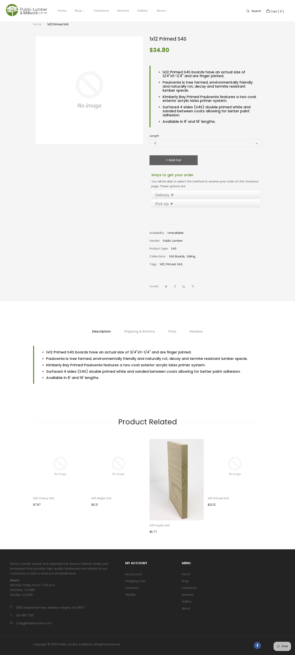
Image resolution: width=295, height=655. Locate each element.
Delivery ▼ (164, 195)
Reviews (196, 331)
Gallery (186, 602)
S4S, (180, 264)
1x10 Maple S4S (101, 498)
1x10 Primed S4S (218, 498)
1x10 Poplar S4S (160, 525)
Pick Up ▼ (164, 204)
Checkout (132, 588)
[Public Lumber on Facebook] (257, 645)
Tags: (153, 264)
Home (186, 574)
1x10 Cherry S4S (43, 498)
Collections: (158, 256)
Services (187, 595)
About (186, 608)
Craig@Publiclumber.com (34, 623)
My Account (133, 574)
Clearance (189, 588)
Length (154, 136)
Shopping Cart (135, 581)
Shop (78, 11)
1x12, (162, 264)
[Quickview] (86, 486)
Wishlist (130, 595)
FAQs (172, 331)
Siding (191, 256)
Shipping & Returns (139, 331)
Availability (157, 233)
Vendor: (155, 241)
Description (101, 331)
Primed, (171, 264)
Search (256, 11)
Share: (154, 286)
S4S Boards (177, 256)
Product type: (159, 249)
